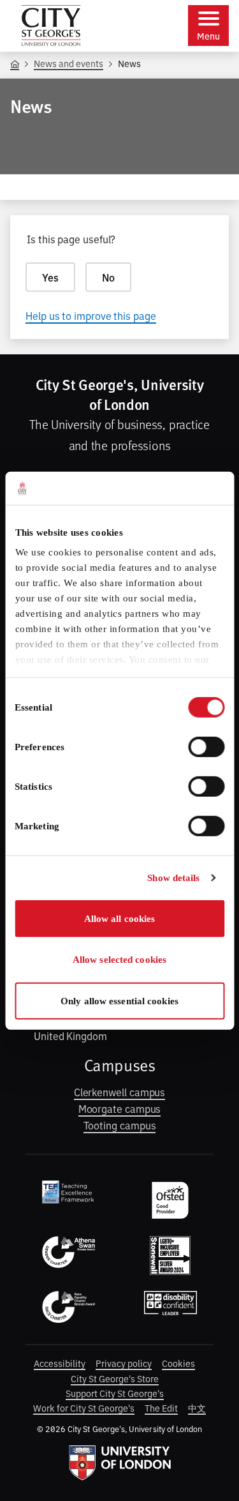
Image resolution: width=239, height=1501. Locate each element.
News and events (68, 63)
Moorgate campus (119, 1108)
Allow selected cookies (119, 959)
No (108, 277)
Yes (50, 277)
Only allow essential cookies (119, 1001)
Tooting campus (119, 1125)
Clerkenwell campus (120, 1092)
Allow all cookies (120, 919)
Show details (173, 878)
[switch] (206, 747)
